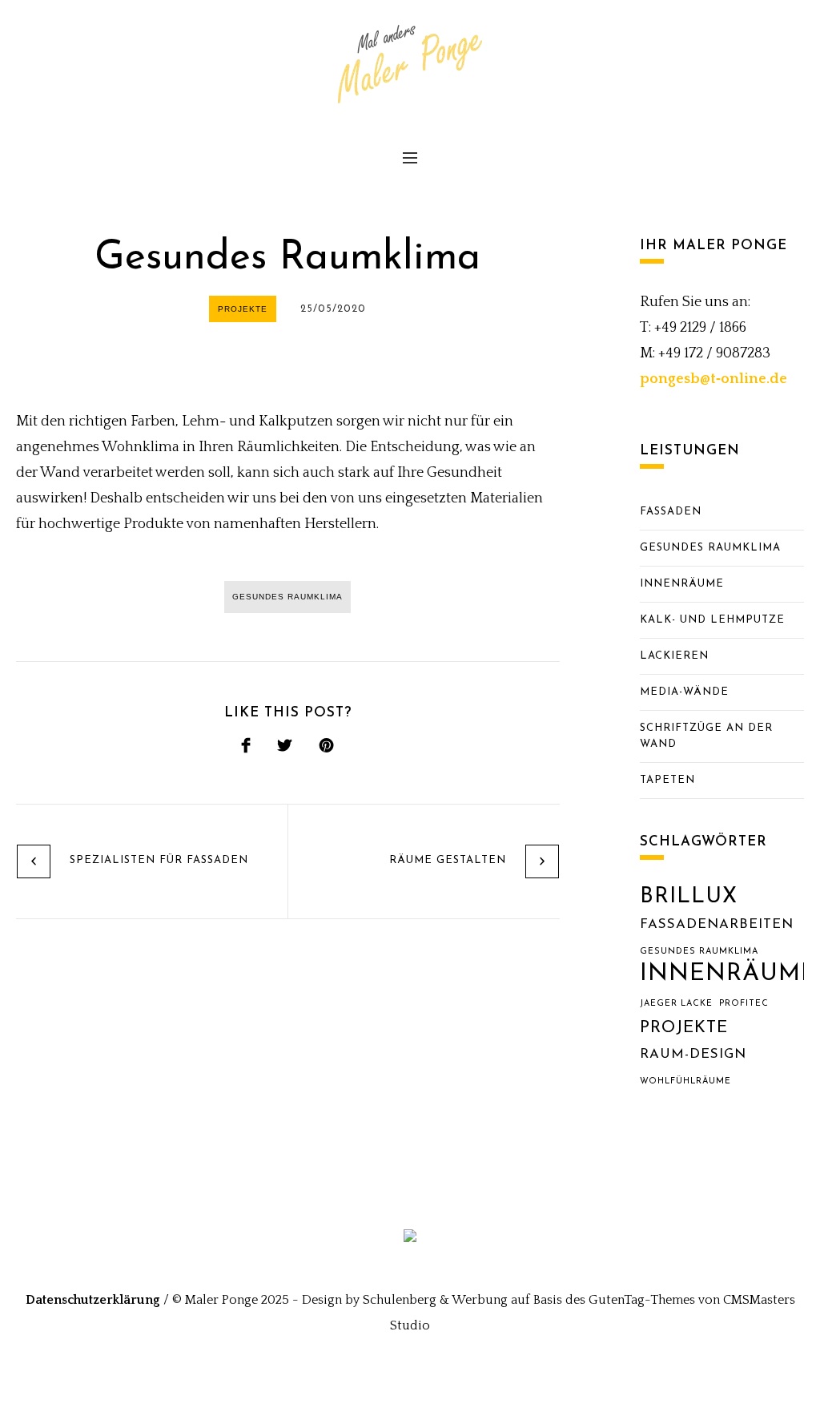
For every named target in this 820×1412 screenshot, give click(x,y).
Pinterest (326, 748)
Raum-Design (693, 1054)
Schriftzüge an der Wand (706, 736)
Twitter (284, 748)
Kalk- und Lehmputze (712, 620)
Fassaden (670, 511)
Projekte (684, 1028)
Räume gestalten (447, 860)
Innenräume (682, 584)
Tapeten (667, 780)
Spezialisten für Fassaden (159, 860)
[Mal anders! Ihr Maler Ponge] (410, 1241)
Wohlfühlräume (685, 1081)
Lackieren (674, 656)
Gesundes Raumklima (710, 548)
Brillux (689, 898)
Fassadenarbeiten (717, 924)
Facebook (246, 748)
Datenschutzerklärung (93, 1300)
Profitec (744, 1003)
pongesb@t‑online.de (713, 379)
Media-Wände (684, 692)
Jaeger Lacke (676, 1003)
